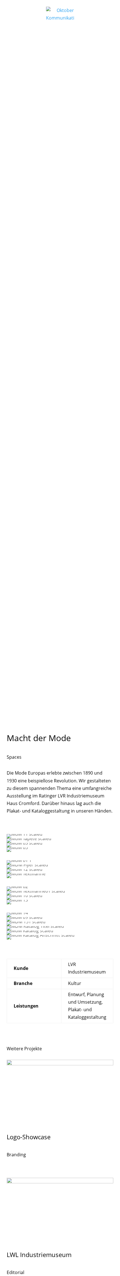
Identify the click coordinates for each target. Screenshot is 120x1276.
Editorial (15, 1272)
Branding (16, 1155)
